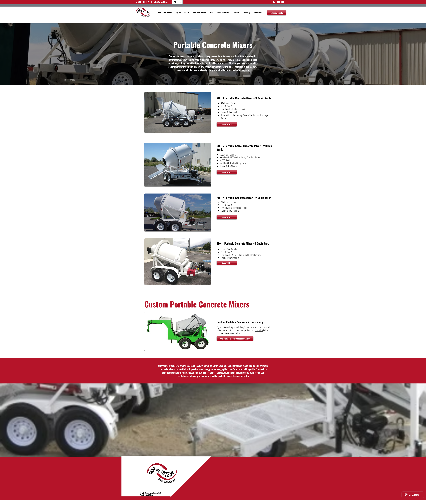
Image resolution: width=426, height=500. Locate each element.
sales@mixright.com (161, 2)
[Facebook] (274, 2)
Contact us (259, 330)
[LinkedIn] (282, 2)
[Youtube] (278, 2)
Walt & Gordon (150, 495)
